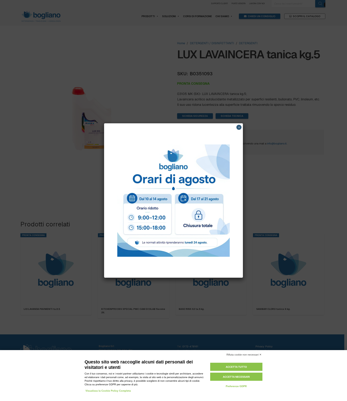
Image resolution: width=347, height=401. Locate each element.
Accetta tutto (236, 366)
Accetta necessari (236, 376)
